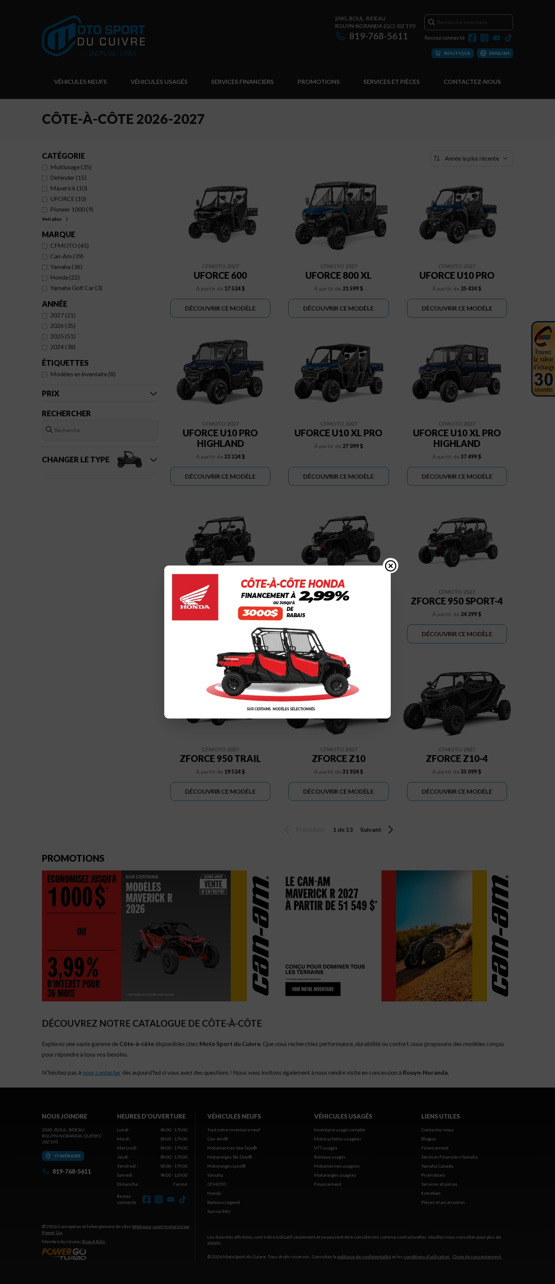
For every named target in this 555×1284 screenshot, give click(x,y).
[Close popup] (391, 565)
